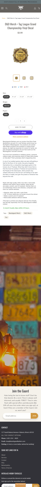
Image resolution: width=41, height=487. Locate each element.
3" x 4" (6, 97)
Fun (6, 217)
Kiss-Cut (6, 105)
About (3, 455)
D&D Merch (27, 213)
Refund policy (5, 465)
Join (34, 416)
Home (3, 18)
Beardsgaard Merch (14, 213)
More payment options (20, 136)
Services (4, 457)
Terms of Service (6, 468)
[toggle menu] (2, 8)
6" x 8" (22, 97)
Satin (5, 114)
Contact (3, 460)
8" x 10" (30, 97)
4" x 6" (14, 97)
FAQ (2, 463)
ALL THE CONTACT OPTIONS (11, 435)
